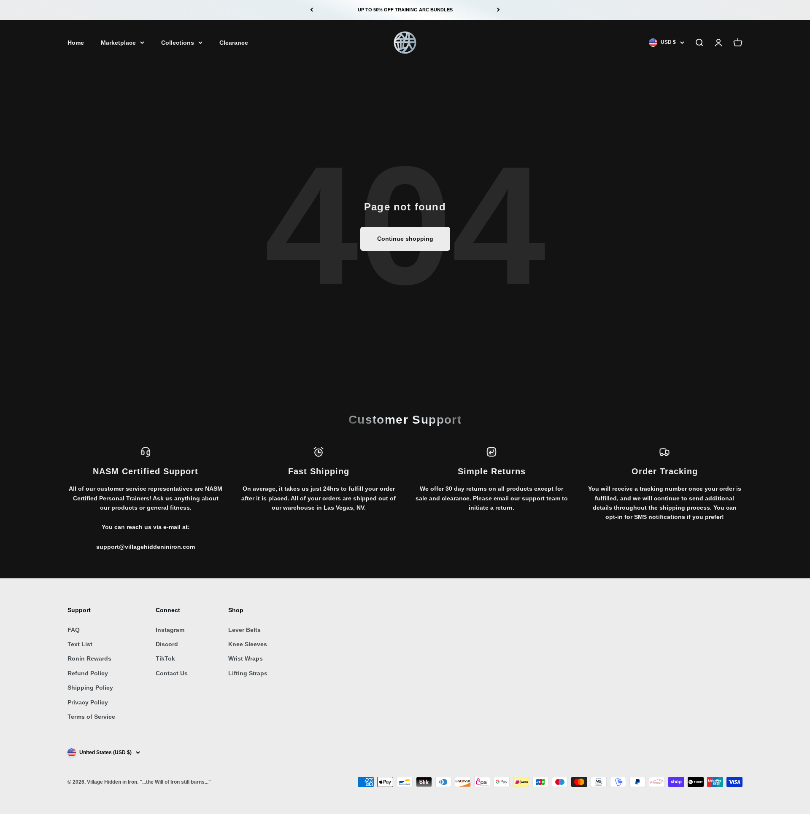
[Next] (498, 10)
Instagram (170, 629)
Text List (80, 644)
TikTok (165, 658)
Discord (167, 644)
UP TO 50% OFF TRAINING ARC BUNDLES (405, 9)
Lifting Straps (247, 673)
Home (76, 42)
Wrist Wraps (245, 658)
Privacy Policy (88, 702)
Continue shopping (405, 238)
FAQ (74, 629)
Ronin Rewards (89, 658)
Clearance (233, 42)
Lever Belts (244, 629)
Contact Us (172, 673)
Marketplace (118, 42)
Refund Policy (88, 673)
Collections (177, 42)
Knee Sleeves (247, 644)
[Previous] (311, 10)
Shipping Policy (90, 687)
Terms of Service (91, 716)
